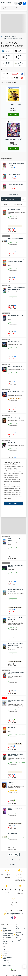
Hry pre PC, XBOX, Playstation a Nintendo (13, 38)
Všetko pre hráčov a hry (10, 36)
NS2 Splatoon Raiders (14, 209)
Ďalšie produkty (13, 855)
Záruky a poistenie (20, 929)
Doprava (18, 926)
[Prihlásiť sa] (16, 3)
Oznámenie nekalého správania (8, 961)
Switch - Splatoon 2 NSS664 (16, 184)
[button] (16, 217)
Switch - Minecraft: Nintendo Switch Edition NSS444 (15, 644)
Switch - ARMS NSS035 (15, 174)
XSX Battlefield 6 (12, 833)
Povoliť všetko (13, 503)
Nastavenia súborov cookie (7, 964)
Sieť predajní (6, 951)
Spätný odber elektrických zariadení (19, 939)
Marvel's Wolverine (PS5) (13, 105)
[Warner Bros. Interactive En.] (21, 74)
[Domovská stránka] (1, 36)
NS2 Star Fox (11, 727)
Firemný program (7, 939)
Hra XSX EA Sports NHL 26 (15, 366)
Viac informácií (7, 498)
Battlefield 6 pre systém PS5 (15, 238)
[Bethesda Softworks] (5, 78)
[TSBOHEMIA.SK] (6, 3)
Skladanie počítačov (18, 931)
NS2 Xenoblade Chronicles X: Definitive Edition (15, 754)
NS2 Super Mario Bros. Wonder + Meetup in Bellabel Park (16, 260)
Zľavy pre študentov (8, 935)
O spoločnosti (6, 949)
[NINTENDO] (14, 74)
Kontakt (5, 953)
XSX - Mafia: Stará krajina (14, 418)
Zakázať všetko (13, 512)
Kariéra (5, 955)
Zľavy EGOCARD (7, 937)
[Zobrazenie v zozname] (23, 199)
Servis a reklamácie (8, 933)
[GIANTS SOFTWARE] (14, 78)
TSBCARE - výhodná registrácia (8, 942)
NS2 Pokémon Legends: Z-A (15, 315)
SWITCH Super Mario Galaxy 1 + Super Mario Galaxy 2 (16, 288)
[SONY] (5, 74)
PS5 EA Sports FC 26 (13, 341)
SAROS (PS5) (11, 782)
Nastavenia (13, 507)
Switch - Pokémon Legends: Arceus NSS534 (15, 590)
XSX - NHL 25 (11, 443)
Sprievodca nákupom (6, 927)
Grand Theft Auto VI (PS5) (13, 139)
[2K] (22, 78)
